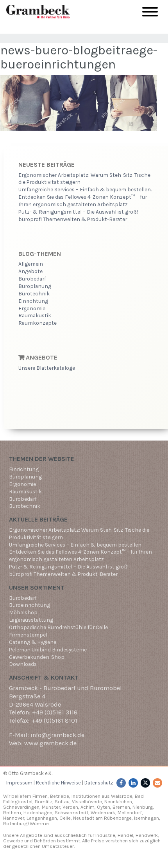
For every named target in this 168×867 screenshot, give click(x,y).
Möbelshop (23, 612)
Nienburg (142, 807)
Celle (65, 818)
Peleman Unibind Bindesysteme (48, 649)
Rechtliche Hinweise (58, 783)
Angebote (30, 271)
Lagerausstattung (31, 620)
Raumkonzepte (37, 323)
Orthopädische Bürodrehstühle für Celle (58, 627)
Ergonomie (31, 308)
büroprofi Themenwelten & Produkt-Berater (72, 219)
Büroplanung (34, 286)
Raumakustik (34, 315)
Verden (69, 807)
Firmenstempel (28, 634)
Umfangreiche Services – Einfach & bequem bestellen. (85, 189)
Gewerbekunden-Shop (36, 657)
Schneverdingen (21, 807)
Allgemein (30, 264)
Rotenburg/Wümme (26, 823)
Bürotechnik (34, 293)
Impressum (19, 783)
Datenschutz (98, 783)
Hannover (13, 818)
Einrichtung (33, 301)
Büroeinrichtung (29, 605)
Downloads (23, 664)
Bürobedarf (32, 278)
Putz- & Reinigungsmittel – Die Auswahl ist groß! (78, 212)
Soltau (62, 801)
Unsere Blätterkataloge (46, 368)
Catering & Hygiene (32, 642)
